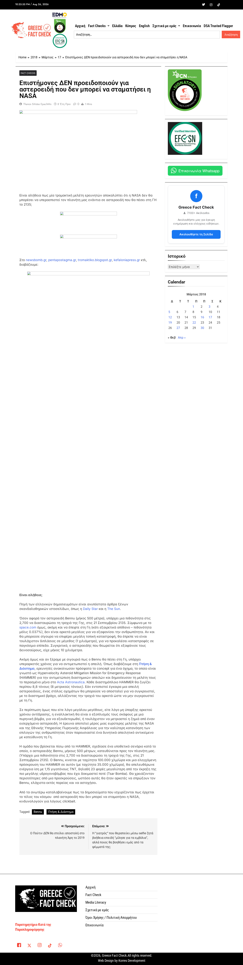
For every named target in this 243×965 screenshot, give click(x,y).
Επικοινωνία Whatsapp (198, 170)
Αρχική (80, 26)
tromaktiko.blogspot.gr (95, 260)
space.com (27, 627)
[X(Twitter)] (29, 946)
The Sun (113, 609)
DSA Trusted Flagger (218, 26)
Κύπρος (130, 26)
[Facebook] (196, 5)
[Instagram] (211, 5)
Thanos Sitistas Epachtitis (37, 104)
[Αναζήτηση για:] (147, 35)
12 (170, 317)
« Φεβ (172, 337)
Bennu (38, 812)
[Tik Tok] (219, 5)
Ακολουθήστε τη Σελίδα (196, 234)
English (144, 26)
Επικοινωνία (192, 26)
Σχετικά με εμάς (164, 26)
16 (202, 317)
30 (202, 328)
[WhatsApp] (60, 946)
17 (210, 317)
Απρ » (182, 337)
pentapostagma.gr (62, 260)
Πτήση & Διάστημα (60, 812)
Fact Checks (97, 26)
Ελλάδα (117, 26)
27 (178, 328)
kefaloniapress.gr (127, 260)
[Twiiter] (203, 5)
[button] (98, 25)
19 (170, 322)
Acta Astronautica (71, 682)
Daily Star (90, 609)
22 (194, 322)
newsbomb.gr (36, 260)
